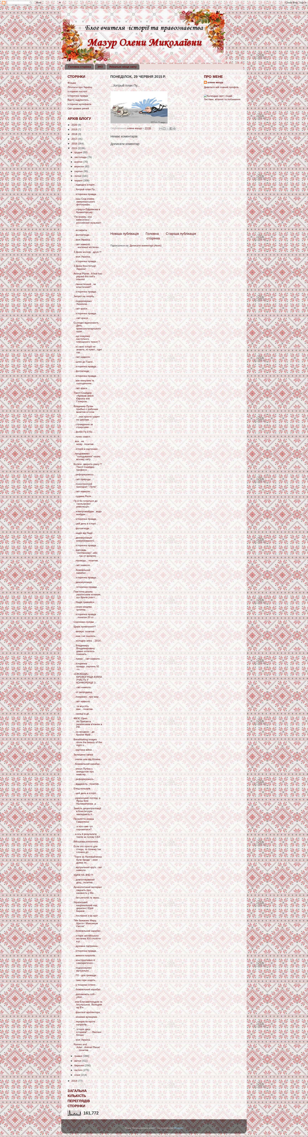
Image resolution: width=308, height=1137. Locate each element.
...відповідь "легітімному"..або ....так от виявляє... (86, 553)
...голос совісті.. (83, 436)
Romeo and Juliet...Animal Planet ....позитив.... (87, 1047)
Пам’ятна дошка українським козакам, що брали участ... (87, 594)
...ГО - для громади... (86, 975)
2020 (74, 125)
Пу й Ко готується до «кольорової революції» (85, 504)
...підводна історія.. (85, 184)
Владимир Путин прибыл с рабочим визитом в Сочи (86, 409)
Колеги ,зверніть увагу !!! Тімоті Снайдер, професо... (88, 467)
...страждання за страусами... (83, 426)
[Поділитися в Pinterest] (174, 128)
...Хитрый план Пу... (85, 189)
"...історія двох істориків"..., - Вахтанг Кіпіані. (87, 1032)
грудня (78, 152)
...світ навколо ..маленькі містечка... (87, 246)
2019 (74, 129)
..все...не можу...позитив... (85, 442)
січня (77, 1075)
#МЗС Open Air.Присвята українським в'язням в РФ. (88, 722)
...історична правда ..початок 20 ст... (85, 615)
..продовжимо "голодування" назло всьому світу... (87, 456)
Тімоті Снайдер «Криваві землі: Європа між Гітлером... (84, 397)
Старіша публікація (181, 234)
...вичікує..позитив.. (85, 631)
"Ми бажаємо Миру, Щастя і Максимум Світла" (86, 923)
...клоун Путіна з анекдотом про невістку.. (84, 771)
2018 (74, 134)
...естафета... (81, 230)
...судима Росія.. (83, 496)
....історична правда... (86, 587)
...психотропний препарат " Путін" (85, 485)
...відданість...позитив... (87, 784)
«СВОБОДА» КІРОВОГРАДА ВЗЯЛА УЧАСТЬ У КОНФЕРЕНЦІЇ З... (88, 678)
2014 (74, 1081)
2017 (74, 139)
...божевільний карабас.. (88, 931)
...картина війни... (84, 749)
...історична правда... (86, 194)
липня (78, 176)
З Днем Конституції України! (85, 267)
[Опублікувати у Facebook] (171, 128)
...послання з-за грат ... (87, 915)
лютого (78, 1070)
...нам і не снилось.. (85, 636)
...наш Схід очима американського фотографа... (84, 201)
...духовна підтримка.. (86, 946)
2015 (74, 148)
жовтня (78, 162)
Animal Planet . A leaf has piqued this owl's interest (88, 276)
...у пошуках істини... (85, 984)
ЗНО (100, 66)
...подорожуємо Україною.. (83, 302)
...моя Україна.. (82, 239)
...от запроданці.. (83, 692)
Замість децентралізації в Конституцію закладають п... (87, 811)
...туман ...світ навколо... (88, 658)
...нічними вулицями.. (86, 1017)
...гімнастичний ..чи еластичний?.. (85, 285)
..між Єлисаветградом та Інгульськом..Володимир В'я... (88, 1004)
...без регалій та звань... (87, 897)
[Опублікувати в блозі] (164, 128)
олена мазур (215, 82)
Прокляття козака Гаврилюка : (84, 820)
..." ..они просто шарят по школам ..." (87, 418)
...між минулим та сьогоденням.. (84, 382)
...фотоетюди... (82, 371)
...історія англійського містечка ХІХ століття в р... (87, 938)
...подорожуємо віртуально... (83, 969)
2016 (74, 143)
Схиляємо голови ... (85, 622)
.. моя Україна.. (82, 1039)
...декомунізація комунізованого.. (85, 539)
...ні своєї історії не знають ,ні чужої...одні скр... (88, 349)
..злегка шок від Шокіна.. (88, 759)
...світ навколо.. (82, 357)
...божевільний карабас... (82, 571)
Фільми (72, 83)
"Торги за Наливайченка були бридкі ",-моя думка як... (88, 859)
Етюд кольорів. (82, 788)
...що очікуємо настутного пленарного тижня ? (87, 339)
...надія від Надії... (84, 533)
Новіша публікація (124, 234)
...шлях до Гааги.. (84, 361)
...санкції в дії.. (82, 713)
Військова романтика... (87, 841)
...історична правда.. (85, 291)
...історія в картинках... (87, 449)
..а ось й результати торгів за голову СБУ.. (87, 835)
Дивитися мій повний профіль (221, 87)
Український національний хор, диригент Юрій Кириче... (86, 906)
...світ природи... (83, 479)
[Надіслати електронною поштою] (161, 128)
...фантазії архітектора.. (87, 1012)
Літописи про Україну (80, 87)
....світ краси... (82, 318)
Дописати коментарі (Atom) (145, 245)
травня (78, 1056)
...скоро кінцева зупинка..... (83, 608)
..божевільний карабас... (88, 764)
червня (78, 180)
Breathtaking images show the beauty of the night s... (88, 742)
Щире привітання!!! (85, 626)
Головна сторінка (79, 66)
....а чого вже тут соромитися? (83, 828)
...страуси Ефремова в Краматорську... (87, 211)
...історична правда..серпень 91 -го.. (86, 666)
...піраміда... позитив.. (86, 560)
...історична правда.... (86, 545)
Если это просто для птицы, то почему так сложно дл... (87, 849)
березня (79, 1065)
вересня (79, 166)
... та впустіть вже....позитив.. (84, 707)
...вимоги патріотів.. (85, 955)
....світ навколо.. (83, 687)
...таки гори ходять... (85, 980)
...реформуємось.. (84, 474)
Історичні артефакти (79, 104)
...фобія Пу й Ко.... (84, 431)
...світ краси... (81, 388)
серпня (78, 171)
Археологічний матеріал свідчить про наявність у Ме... (88, 890)
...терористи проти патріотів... (84, 1023)
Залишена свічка (83, 754)
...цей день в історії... (86, 523)
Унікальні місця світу (123, 66)
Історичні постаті (77, 91)
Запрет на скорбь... (85, 296)
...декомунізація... (84, 582)
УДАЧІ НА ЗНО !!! (83, 875)
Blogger (178, 1128)
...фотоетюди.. (82, 235)
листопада (80, 157)
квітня (78, 1061)
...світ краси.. (81, 308)
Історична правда (78, 95)
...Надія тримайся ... (85, 602)
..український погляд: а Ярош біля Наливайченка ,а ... (87, 801)
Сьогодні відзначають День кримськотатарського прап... (87, 327)
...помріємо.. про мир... (87, 696)
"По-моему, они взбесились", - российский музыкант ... (87, 221)
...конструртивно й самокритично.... (85, 961)
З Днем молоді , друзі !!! (87, 252)
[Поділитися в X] (167, 128)
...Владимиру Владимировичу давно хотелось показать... (84, 650)
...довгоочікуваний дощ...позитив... (84, 881)
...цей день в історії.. (85, 793)
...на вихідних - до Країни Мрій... (84, 733)
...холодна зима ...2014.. (88, 640)
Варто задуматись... (79, 100)
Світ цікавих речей (78, 108)
